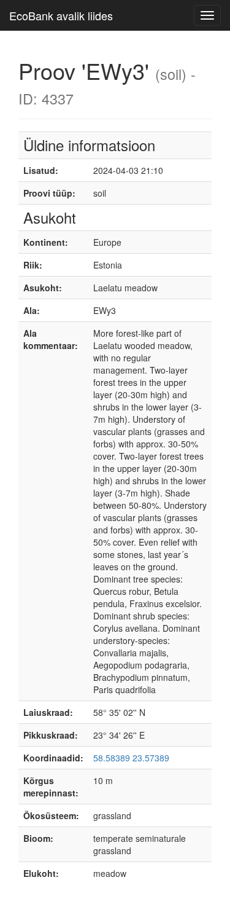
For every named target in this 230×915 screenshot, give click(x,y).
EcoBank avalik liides (61, 15)
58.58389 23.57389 (131, 758)
